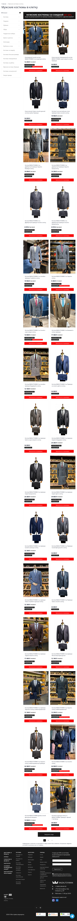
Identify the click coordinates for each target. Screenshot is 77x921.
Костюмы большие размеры (18, 868)
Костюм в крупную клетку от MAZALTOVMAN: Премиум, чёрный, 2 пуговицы (61, 817)
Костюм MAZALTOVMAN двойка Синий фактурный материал (35, 816)
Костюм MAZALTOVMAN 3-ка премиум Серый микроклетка (35, 493)
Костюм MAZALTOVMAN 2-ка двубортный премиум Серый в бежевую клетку (33, 166)
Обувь (29, 862)
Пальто (30, 872)
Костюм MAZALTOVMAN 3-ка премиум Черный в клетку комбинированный (35, 708)
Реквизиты (43, 864)
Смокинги (18, 872)
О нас (41, 854)
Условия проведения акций (8, 867)
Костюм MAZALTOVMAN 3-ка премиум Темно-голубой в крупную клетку (35, 600)
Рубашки (30, 857)
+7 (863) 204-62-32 (60, 886)
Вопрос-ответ (43, 862)
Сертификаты (31, 869)
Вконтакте (36, 907)
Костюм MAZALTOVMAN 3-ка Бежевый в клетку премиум (62, 331)
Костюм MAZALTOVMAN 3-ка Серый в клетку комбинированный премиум (35, 762)
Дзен (40, 907)
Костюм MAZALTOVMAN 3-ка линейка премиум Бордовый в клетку (35, 385)
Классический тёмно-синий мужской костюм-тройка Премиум (35, 112)
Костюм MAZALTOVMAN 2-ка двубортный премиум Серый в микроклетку (60, 166)
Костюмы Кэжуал (20, 879)
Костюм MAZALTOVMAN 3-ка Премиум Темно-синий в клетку (62, 600)
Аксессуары (31, 859)
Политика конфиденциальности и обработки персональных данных (45, 874)
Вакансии (42, 888)
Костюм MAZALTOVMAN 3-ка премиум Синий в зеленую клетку (35, 546)
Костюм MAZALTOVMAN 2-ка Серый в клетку (62, 277)
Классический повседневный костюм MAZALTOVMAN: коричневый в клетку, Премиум (62, 59)
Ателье (6, 856)
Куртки (30, 874)
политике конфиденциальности (59, 876)
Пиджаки (30, 854)
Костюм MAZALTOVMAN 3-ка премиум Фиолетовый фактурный (62, 654)
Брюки (29, 864)
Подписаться (57, 869)
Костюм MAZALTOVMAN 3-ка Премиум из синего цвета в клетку (62, 385)
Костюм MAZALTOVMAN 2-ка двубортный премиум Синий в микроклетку (60, 222)
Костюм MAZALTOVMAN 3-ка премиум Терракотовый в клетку (35, 654)
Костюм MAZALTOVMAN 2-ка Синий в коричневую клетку (35, 331)
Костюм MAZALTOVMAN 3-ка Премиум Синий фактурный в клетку (62, 546)
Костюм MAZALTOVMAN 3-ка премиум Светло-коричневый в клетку (35, 439)
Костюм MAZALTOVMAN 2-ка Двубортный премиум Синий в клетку (35, 221)
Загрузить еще (49, 834)
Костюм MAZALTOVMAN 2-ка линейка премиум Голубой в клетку (35, 277)
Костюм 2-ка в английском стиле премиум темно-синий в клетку (61, 112)
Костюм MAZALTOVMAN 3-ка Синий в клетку (62, 762)
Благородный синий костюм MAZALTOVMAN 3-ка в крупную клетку (35, 58)
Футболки (30, 867)
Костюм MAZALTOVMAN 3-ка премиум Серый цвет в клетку (62, 493)
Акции (41, 857)
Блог (41, 859)
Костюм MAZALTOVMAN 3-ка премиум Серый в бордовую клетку (62, 439)
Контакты (7, 863)
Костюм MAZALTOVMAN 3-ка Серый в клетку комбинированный (62, 708)
